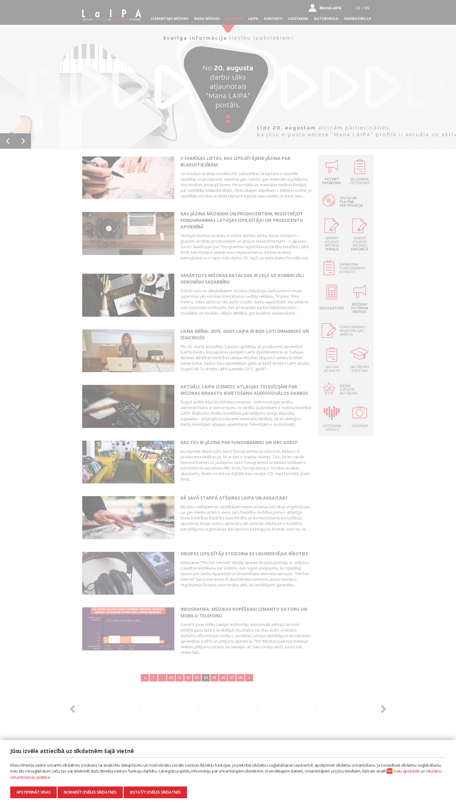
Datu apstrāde (406, 771)
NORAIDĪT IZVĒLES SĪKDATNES (90, 792)
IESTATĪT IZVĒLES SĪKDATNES (155, 792)
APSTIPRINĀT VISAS (33, 792)
